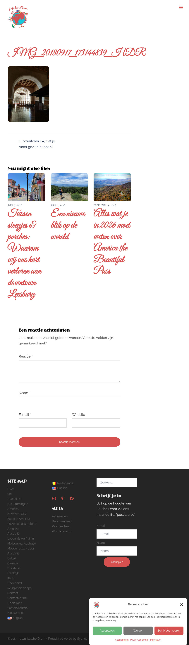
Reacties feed (61, 526)
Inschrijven (117, 562)
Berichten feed (62, 521)
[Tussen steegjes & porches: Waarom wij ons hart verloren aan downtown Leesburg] (26, 187)
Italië (10, 578)
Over (10, 489)
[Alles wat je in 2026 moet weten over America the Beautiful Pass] (112, 187)
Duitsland (13, 568)
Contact (12, 593)
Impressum (155, 640)
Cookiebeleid (121, 640)
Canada (12, 563)
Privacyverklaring (139, 640)
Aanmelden (60, 516)
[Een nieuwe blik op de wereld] (69, 187)
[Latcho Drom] (18, 16)
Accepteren (107, 630)
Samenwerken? (17, 608)
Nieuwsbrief (15, 613)
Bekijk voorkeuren (169, 630)
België (11, 558)
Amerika (13, 509)
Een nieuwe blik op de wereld (68, 225)
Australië (13, 533)
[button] (181, 604)
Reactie (26, 356)
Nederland (14, 583)
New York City (16, 514)
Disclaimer (14, 603)
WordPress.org (62, 531)
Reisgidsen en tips (19, 588)
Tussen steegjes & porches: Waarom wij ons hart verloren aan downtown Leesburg (24, 254)
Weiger (138, 630)
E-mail (25, 415)
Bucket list (14, 499)
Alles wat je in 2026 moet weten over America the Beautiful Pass (112, 242)
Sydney (82, 638)
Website (78, 415)
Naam (24, 393)
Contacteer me (17, 598)
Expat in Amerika (18, 519)
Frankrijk (13, 573)
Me (9, 494)
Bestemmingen (17, 504)
